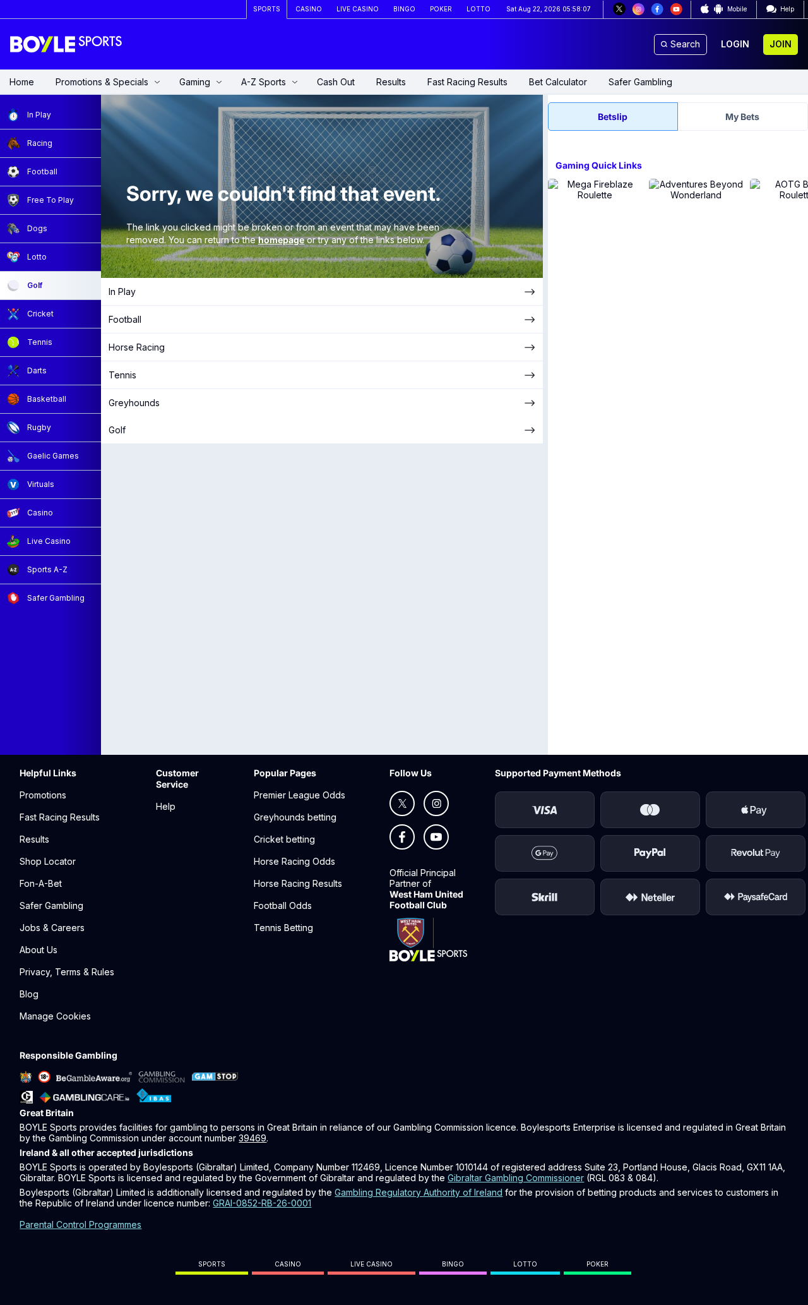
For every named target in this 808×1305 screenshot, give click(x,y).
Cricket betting (284, 839)
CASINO (308, 9)
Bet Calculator (558, 81)
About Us (38, 949)
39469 (252, 1138)
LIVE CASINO (357, 9)
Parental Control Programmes (80, 1224)
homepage (281, 239)
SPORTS (266, 9)
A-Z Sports (263, 81)
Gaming (194, 81)
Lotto (525, 1264)
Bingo (453, 1264)
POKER (441, 9)
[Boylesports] (67, 44)
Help (165, 806)
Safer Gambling (640, 81)
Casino (288, 1264)
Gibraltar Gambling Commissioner (516, 1177)
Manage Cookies (55, 1016)
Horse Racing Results (298, 883)
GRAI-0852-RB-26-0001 (262, 1203)
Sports (211, 1264)
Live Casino (371, 1264)
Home (21, 81)
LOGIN (735, 44)
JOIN (780, 44)
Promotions (43, 795)
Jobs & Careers (52, 927)
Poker (597, 1264)
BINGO (404, 9)
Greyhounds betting (295, 817)
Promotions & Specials (102, 81)
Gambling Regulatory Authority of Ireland (418, 1192)
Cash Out (336, 81)
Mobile (737, 9)
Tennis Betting (283, 927)
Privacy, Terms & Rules (67, 971)
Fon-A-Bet (41, 883)
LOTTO (478, 9)
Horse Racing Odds (294, 861)
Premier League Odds (299, 795)
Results (391, 81)
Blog (29, 994)
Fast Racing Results (467, 81)
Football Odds (283, 905)
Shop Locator (48, 861)
